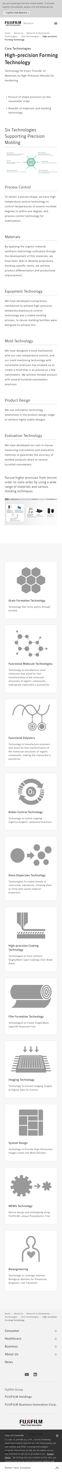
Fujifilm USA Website (16, 13)
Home (8, 33)
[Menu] (56, 23)
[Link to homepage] (13, 23)
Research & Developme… (39, 33)
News (9, 1362)
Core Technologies (30, 37)
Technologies (11, 37)
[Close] (57, 1435)
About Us (18, 33)
